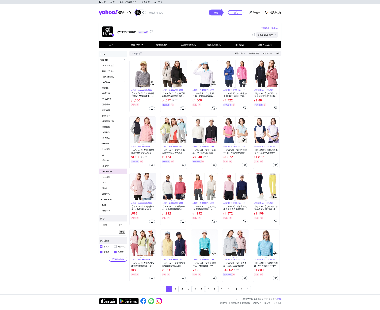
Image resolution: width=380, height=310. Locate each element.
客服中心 (224, 302)
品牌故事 (265, 27)
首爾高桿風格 (214, 44)
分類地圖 (277, 302)
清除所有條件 (118, 259)
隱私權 (267, 302)
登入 (235, 12)
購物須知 (246, 302)
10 (228, 289)
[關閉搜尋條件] (142, 12)
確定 (122, 231)
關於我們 (235, 302)
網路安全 (257, 302)
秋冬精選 (239, 44)
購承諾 (274, 27)
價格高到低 (267, 53)
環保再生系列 (265, 44)
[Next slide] (154, 73)
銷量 (278, 53)
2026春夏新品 (265, 34)
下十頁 (239, 289)
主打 (111, 44)
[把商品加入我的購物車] (152, 108)
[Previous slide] (131, 73)
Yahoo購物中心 (115, 12)
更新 (279, 299)
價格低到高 (254, 53)
